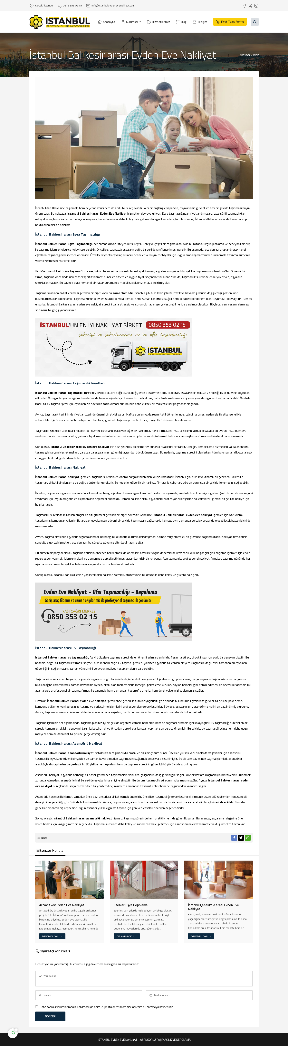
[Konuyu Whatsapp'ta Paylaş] (248, 838)
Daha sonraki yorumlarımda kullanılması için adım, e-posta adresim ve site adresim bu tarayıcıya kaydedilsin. (107, 1007)
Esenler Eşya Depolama (131, 905)
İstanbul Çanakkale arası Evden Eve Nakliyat (213, 907)
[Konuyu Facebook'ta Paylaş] (234, 838)
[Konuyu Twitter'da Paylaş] (241, 838)
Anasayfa (245, 54)
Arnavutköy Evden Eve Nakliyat (61, 905)
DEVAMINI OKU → (52, 936)
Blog (256, 54)
